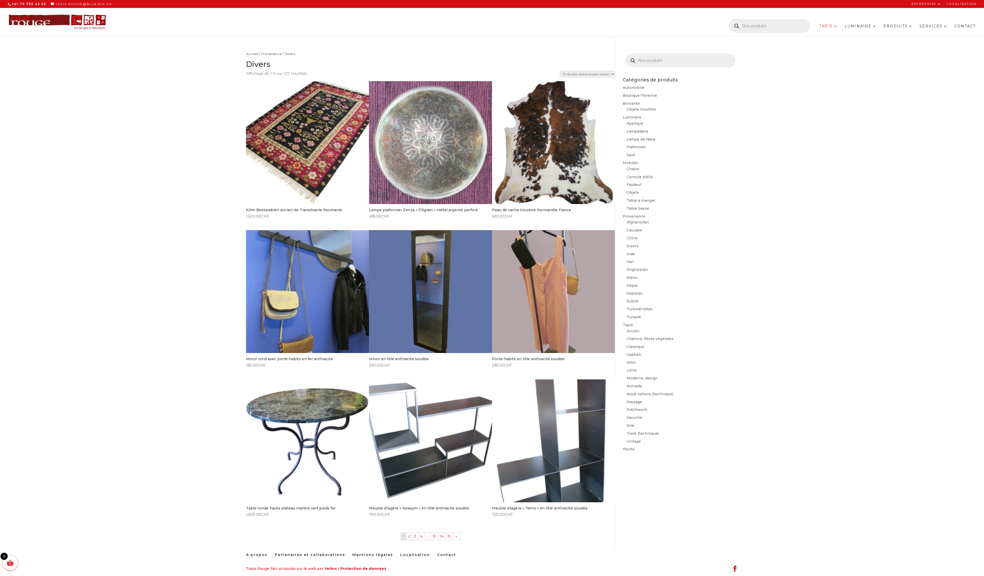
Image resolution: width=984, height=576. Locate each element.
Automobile (633, 87)
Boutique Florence (640, 95)
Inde (631, 254)
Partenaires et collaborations (310, 554)
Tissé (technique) (643, 433)
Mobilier (630, 163)
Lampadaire (637, 131)
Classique (635, 346)
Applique (635, 123)
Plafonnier (636, 147)
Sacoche (634, 417)
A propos (257, 554)
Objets (633, 192)
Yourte (629, 449)
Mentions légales (372, 554)
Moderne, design (642, 378)
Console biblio (640, 177)
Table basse (638, 208)
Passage (634, 402)
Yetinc (330, 568)
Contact (965, 26)
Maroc (632, 277)
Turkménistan (640, 309)
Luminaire (858, 26)
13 (434, 536)
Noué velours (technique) (650, 394)
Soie (630, 425)
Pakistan (635, 293)
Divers (633, 246)
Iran (630, 261)
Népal (632, 285)
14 (442, 536)
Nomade (634, 386)
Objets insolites (641, 109)
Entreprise (923, 4)
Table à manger (641, 200)
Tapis (826, 26)
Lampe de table (641, 139)
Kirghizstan (637, 269)
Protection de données (363, 568)
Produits (895, 26)
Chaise (633, 169)
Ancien (633, 331)
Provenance (271, 54)
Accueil (252, 54)
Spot (631, 155)
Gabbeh (634, 354)
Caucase (634, 230)
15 (449, 536)
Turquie (634, 317)
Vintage (634, 441)
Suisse (633, 301)
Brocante (631, 103)
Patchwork (637, 409)
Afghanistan (638, 222)
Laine (632, 370)
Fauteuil (634, 184)
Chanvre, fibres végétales (650, 338)
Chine (632, 238)
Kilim (631, 362)
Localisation (961, 4)
